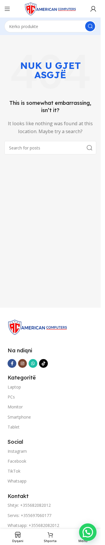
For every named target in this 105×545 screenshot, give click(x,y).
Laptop (14, 387)
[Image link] (37, 327)
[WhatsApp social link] (33, 363)
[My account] (93, 9)
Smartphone (19, 417)
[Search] (90, 26)
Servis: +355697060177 (29, 515)
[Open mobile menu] (7, 9)
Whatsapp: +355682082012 (33, 525)
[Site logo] (50, 8)
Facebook (17, 461)
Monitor (15, 407)
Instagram (17, 451)
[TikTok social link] (43, 363)
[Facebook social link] (12, 363)
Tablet (14, 427)
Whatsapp (17, 481)
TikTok (14, 471)
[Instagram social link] (22, 363)
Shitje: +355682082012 (29, 505)
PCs (11, 397)
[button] (88, 532)
